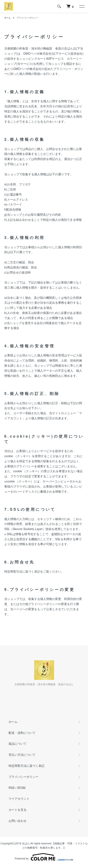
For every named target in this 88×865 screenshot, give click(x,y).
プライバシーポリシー (23, 776)
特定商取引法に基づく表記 (26, 765)
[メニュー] (81, 6)
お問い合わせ (17, 820)
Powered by (22, 858)
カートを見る (17, 809)
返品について (17, 743)
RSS (12, 788)
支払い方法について (22, 754)
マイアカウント (19, 798)
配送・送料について (22, 732)
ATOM (21, 788)
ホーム (7, 17)
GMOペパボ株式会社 (37, 53)
